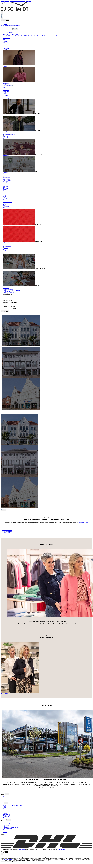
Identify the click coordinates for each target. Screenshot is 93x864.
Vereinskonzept (6, 816)
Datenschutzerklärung (8, 859)
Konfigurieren (3, 861)
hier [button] (49, 860)
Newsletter (5, 813)
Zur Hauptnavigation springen (25, 1)
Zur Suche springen (15, 1)
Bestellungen (18, 25)
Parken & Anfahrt (6, 809)
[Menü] (2, 12)
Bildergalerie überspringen (6, 413)
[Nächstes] (4, 510)
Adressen (14, 25)
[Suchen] (2, 14)
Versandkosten (22, 849)
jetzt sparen (5, 225)
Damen (4, 796)
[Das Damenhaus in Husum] (19, 429)
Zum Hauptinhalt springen (6, 1)
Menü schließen (6, 20)
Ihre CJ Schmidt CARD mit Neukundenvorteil (12, 805)
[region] (46, 461)
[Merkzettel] (1, 16)
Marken (4, 800)
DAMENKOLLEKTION (7, 530)
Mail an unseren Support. (83, 522)
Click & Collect (6, 812)
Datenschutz (5, 829)
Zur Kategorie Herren (7, 85)
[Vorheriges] (2, 510)
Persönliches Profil (8, 25)
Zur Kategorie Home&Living (9, 134)
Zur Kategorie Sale (7, 174)
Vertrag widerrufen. (63, 849)
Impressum (5, 832)
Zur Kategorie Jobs (7, 246)
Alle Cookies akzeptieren (11, 861)
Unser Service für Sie (7, 811)
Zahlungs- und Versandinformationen (10, 827)
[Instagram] (4, 852)
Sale (4, 799)
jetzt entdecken (6, 66)
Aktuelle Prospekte (7, 815)
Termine (4, 807)
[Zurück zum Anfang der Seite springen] (2, 854)
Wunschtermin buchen (5, 693)
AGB (4, 830)
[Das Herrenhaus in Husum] (19, 461)
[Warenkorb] (1, 26)
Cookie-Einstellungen (7, 828)
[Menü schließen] (3, 135)
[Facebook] (2, 852)
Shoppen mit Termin (7, 814)
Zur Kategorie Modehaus (8, 251)
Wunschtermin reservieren (12, 627)
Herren (4, 797)
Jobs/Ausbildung (6, 823)
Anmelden (3, 22)
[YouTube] (6, 852)
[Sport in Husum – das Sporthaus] (19, 492)
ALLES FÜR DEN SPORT (7, 532)
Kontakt (4, 808)
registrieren (5, 24)
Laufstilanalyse (6, 806)
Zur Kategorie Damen (7, 32)
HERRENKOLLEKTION (7, 531)
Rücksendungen (6, 817)
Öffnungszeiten (6, 826)
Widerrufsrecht (6, 825)
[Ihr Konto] (2, 18)
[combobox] (6, 29)
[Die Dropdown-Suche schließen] (16, 29)
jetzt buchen (5, 270)
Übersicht (3, 25)
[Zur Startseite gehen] (17, 10)
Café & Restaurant (7, 286)
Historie (4, 824)
